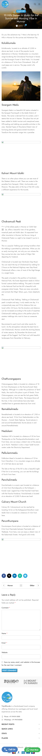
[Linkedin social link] (14, 576)
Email (4, 643)
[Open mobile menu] (39, 4)
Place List (21, 11)
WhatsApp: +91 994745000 (13, 720)
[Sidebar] (2, 229)
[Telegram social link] (25, 576)
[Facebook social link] (4, 576)
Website (4, 652)
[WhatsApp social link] (20, 576)
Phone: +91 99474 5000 (12, 716)
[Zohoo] (11, 681)
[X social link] (9, 576)
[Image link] (7, 697)
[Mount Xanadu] (30, 681)
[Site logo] (5, 4)
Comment (6, 607)
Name (4, 633)
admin (20, 25)
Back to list (21, 585)
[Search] (35, 4)
